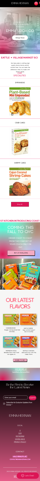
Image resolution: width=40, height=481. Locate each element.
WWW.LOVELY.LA (21, 379)
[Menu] (36, 3)
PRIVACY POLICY (20, 442)
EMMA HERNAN (20, 3)
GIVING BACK (20, 439)
